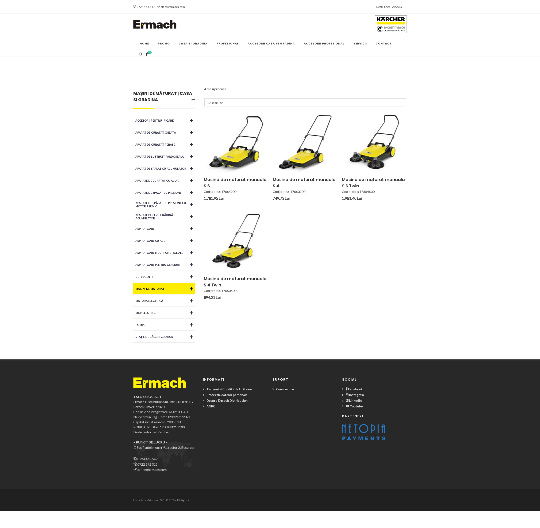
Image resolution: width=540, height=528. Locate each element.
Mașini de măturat (155, 93)
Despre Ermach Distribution (227, 400)
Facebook (355, 389)
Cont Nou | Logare (389, 6)
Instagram (356, 395)
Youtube (356, 406)
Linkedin (355, 400)
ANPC (211, 406)
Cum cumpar (285, 389)
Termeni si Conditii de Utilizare (229, 389)
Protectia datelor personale (227, 395)
